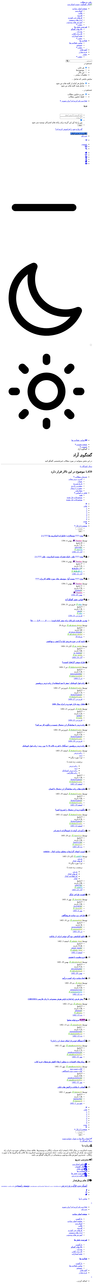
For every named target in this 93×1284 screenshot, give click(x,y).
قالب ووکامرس (11, 1186)
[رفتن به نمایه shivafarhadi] (76, 969)
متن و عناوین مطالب (75, 94)
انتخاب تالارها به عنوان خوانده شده (76, 1139)
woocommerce (4, 1186)
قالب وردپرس (69, 1185)
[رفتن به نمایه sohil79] (78, 885)
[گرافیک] (44, 161)
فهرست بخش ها (80, 27)
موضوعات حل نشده (74, 500)
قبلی (85, 506)
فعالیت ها (83, 41)
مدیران (79, 31)
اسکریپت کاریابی (41, 1186)
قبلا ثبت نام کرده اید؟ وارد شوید (74, 101)
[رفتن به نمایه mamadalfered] (76, 1031)
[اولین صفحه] (86, 504)
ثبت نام (84, 136)
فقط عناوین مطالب (76, 97)
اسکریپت (78, 11)
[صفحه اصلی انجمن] (44, 153)
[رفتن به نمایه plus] (79, 611)
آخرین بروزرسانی (75, 479)
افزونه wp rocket (57, 1186)
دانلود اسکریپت (78, 1164)
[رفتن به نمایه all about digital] (75, 632)
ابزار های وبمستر (75, 20)
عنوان (80, 481)
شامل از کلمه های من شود (70, 83)
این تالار (81, 73)
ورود (79, 125)
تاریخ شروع (77, 484)
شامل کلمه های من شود (72, 86)
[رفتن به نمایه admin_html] (76, 948)
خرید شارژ (83, 52)
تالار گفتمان (79, 1167)
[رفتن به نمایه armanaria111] (76, 990)
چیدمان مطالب (80, 477)
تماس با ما (83, 1199)
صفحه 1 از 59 (81, 526)
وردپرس (51, 1186)
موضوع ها (80, 70)
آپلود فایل (83, 50)
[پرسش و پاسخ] (44, 157)
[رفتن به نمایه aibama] (78, 1011)
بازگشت (79, 1219)
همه (80, 495)
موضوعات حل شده (74, 497)
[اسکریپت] (44, 155)
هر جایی (81, 68)
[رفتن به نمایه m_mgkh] (78, 653)
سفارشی (78, 491)
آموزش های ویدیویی (74, 22)
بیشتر (79, 25)
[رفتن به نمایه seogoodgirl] (76, 927)
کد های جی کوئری (75, 18)
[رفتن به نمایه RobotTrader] (76, 695)
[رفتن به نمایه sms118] (78, 547)
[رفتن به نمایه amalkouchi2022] (75, 1052)
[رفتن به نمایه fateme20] (77, 1099)
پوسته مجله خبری (33, 1186)
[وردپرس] (44, 159)
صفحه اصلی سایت (79, 9)
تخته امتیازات (77, 36)
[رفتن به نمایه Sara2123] (77, 842)
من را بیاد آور (77, 122)
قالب (80, 13)
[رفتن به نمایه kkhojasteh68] (76, 674)
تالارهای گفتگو (76, 29)
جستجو (79, 45)
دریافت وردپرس (78, 1176)
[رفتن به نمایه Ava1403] (77, 906)
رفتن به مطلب (86, 2)
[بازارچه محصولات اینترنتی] (44, 164)
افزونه (79, 15)
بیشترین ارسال (76, 488)
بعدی (85, 521)
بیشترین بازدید (76, 486)
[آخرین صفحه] (86, 524)
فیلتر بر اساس (81, 493)
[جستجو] (67, 61)
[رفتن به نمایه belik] (79, 716)
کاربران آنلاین (77, 34)
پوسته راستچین (22, 1185)
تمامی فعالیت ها (75, 43)
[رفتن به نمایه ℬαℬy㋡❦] (77, 569)
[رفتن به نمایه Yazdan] (78, 590)
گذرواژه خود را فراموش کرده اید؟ (68, 129)
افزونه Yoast (47, 1186)
